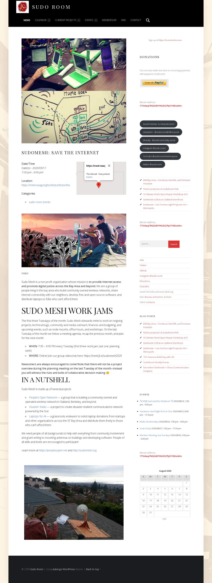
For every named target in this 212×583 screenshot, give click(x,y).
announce (158, 296)
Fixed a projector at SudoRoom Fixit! (160, 188)
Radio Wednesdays (149, 421)
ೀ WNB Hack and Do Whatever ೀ (156, 401)
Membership (109, 20)
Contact (136, 20)
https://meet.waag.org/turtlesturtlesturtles (46, 185)
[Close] (109, 166)
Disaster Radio (37, 407)
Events (89, 20)
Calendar (41, 20)
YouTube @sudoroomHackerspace (160, 156)
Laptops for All (37, 416)
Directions (145, 281)
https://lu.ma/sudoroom (170, 40)
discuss (148, 296)
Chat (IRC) (144, 286)
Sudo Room (51, 6)
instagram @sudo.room (154, 148)
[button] (99, 185)
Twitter (143, 265)
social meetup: (158, 123)
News (27, 20)
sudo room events (40, 202)
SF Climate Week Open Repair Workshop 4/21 (165, 194)
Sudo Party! (145, 428)
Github (143, 270)
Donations (149, 57)
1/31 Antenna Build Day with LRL (159, 357)
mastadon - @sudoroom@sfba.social (161, 132)
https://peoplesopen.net (53, 450)
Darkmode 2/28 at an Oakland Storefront (163, 199)
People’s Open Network (43, 397)
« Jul (164, 518)
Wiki (123, 20)
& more (167, 296)
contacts (150, 302)
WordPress (69, 569)
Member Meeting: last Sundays (155, 435)
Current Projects (65, 20)
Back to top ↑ (93, 569)
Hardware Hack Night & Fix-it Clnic (156, 411)
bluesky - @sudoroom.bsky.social (159, 140)
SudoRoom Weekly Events (156, 362)
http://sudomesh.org (85, 450)
